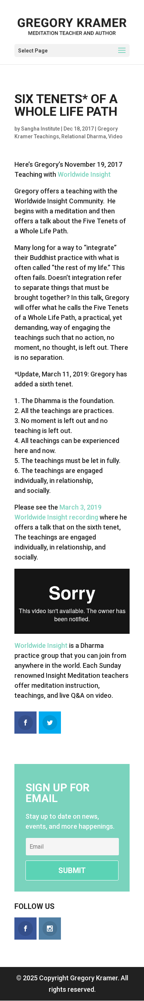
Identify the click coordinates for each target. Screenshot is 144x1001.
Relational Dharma (83, 136)
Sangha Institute (40, 129)
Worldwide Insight (84, 174)
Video (115, 136)
